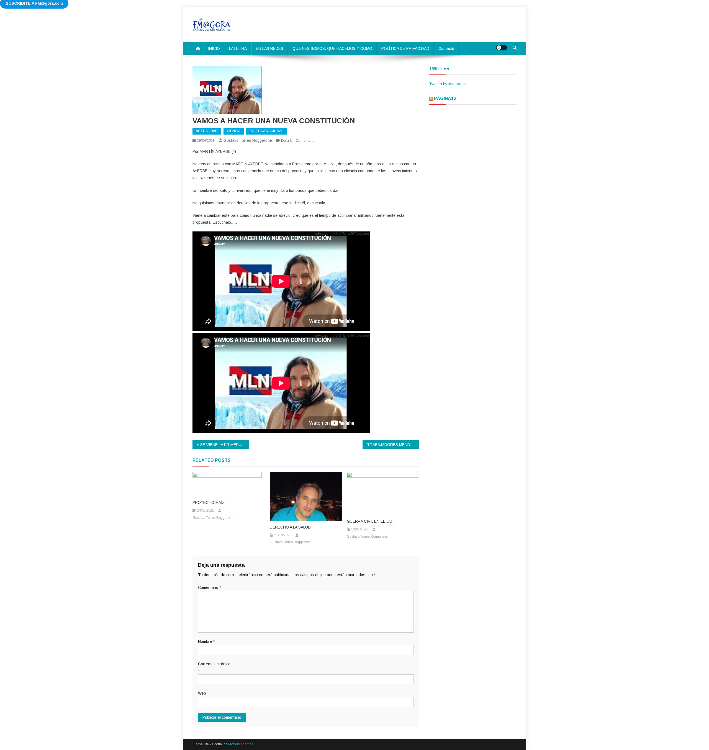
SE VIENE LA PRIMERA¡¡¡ (222, 444)
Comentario (209, 587)
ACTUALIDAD (207, 131)
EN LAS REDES (269, 48)
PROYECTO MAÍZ (208, 502)
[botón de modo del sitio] (501, 47)
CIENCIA (233, 131)
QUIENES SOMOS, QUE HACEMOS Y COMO (332, 48)
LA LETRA (238, 48)
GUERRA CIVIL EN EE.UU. (370, 521)
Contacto (446, 48)
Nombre (206, 641)
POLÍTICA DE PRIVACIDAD (405, 48)
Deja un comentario (298, 140)
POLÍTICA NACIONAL (266, 131)
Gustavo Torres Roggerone (248, 140)
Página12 (445, 98)
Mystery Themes (240, 744)
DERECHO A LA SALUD (290, 527)
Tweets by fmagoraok (448, 84)
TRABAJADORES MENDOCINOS (393, 444)
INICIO (214, 48)
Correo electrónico (214, 667)
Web (202, 693)
